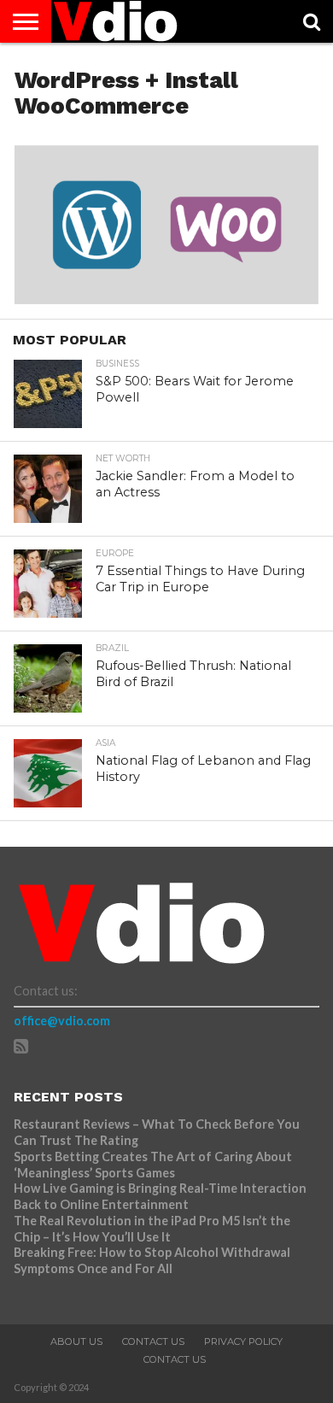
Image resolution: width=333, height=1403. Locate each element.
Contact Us (153, 1341)
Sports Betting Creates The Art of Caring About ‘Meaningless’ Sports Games (153, 1164)
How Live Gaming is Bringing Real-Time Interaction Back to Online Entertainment (160, 1196)
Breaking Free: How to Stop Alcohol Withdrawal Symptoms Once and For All (152, 1260)
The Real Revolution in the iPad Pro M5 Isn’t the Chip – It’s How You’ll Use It (152, 1228)
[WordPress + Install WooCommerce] (166, 299)
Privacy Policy (243, 1341)
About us (76, 1341)
